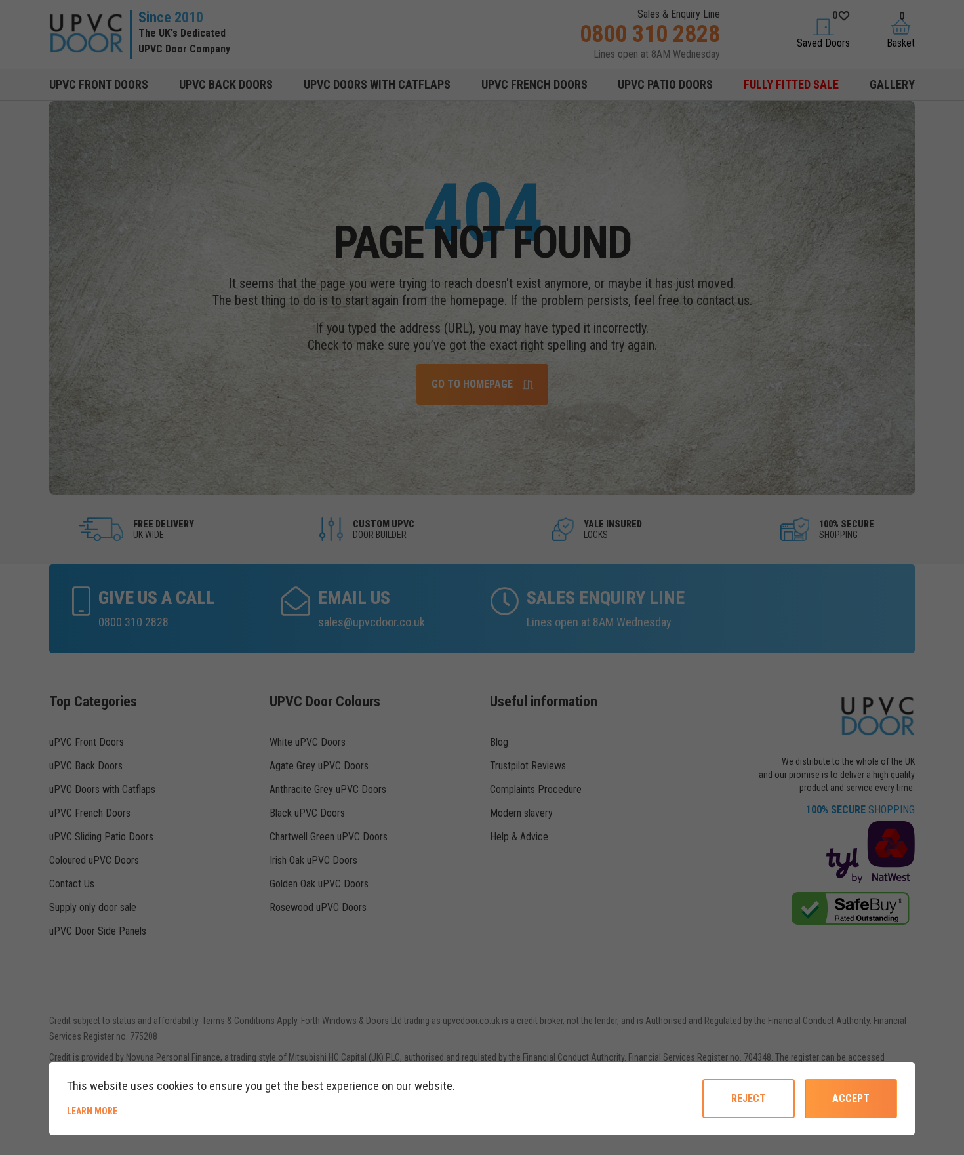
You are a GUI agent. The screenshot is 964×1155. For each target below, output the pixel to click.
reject (748, 1098)
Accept (851, 1098)
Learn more (137, 1110)
